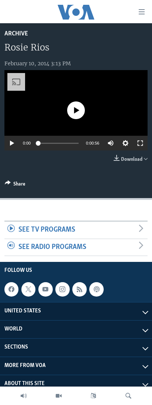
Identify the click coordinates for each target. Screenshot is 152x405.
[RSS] (79, 290)
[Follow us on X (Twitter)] (28, 290)
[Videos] (59, 396)
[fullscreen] (140, 143)
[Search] (128, 396)
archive (16, 34)
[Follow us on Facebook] (11, 290)
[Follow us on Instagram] (62, 290)
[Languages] (93, 396)
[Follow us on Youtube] (45, 290)
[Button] (15, 185)
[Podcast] (96, 290)
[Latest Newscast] (24, 396)
